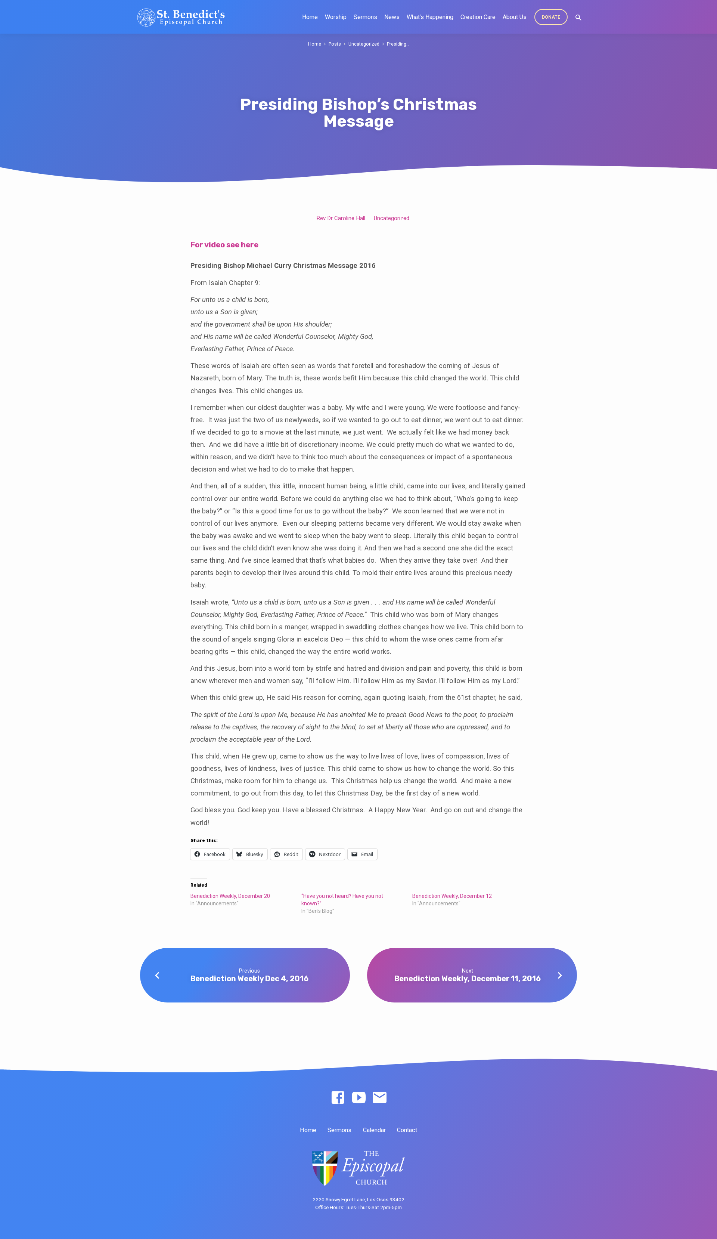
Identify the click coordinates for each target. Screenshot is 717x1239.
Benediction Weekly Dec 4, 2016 (249, 978)
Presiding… (398, 44)
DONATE (551, 17)
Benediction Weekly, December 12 (452, 896)
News (392, 17)
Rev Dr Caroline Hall (340, 218)
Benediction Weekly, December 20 (230, 896)
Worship (336, 17)
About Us (515, 17)
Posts (335, 44)
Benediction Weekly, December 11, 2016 (467, 978)
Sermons (365, 17)
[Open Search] (578, 17)
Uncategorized (363, 44)
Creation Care (478, 17)
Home (310, 17)
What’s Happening (430, 17)
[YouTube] (358, 1098)
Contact (407, 1130)
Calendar (374, 1130)
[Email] (379, 1098)
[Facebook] (337, 1098)
